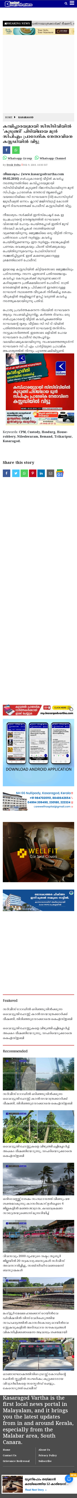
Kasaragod (25, 117)
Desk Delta (14, 165)
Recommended (15, 1052)
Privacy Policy (47, 1455)
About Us (44, 1450)
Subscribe (45, 1461)
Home (8, 117)
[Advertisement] (38, 74)
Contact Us (9, 1455)
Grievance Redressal (16, 1461)
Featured (10, 1001)
